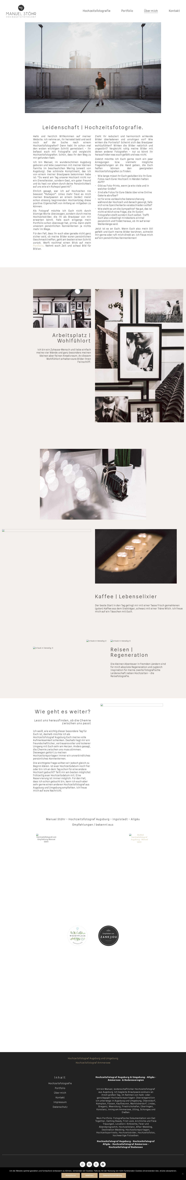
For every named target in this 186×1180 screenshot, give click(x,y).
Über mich (60, 1092)
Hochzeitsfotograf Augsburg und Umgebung (93, 1058)
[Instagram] (96, 1164)
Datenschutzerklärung (112, 1175)
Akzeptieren (70, 1175)
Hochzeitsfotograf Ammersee (93, 1062)
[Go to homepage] (21, 11)
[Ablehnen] (182, 1173)
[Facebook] (103, 1164)
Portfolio (38, 245)
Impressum (60, 1102)
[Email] (89, 1164)
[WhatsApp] (82, 1164)
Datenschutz (60, 1107)
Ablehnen (89, 1175)
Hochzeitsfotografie (60, 1083)
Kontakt (60, 1097)
